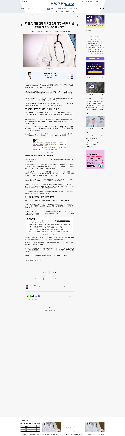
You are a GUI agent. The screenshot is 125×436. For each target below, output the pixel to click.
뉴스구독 (91, 1)
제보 (72, 16)
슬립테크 (75, 8)
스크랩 (46, 279)
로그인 (83, 1)
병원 (56, 12)
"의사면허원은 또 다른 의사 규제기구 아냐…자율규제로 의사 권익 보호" (96, 45)
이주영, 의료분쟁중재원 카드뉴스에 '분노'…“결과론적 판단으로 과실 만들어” (96, 38)
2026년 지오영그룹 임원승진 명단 (91, 138)
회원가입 (87, 1)
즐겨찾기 (96, 1)
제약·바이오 (60, 8)
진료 (51, 12)
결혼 (92, 135)
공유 (77, 16)
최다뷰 (90, 33)
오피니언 (70, 8)
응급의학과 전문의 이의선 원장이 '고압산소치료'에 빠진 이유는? (96, 41)
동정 (97, 135)
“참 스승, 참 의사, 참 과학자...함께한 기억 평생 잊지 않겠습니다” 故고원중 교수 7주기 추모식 (96, 53)
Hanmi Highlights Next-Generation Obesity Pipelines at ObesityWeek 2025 (95, 105)
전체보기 (102, 77)
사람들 (73, 12)
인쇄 (52, 279)
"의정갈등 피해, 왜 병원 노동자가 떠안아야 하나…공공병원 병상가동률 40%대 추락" (96, 51)
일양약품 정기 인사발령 (90, 146)
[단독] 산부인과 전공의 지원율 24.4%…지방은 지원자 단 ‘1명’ (96, 43)
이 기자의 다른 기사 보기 (68, 287)
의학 (55, 8)
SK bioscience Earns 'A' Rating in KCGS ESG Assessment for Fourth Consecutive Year (95, 107)
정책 (52, 8)
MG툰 (100, 80)
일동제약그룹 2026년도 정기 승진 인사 (92, 142)
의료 (48, 8)
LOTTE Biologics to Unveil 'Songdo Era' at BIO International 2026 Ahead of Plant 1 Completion (95, 101)
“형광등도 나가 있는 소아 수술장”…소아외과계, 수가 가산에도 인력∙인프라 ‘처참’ (96, 49)
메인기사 (23, 8)
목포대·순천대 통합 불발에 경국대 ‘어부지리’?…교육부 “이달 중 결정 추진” (96, 36)
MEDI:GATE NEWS (62, 3)
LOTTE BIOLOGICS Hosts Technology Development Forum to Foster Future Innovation (95, 103)
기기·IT (65, 8)
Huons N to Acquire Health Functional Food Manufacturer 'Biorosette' (95, 109)
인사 (88, 135)
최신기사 (28, 8)
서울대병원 (88, 140)
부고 (102, 135)
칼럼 (90, 80)
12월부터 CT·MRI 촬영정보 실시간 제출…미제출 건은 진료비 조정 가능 (96, 47)
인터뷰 (67, 12)
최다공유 (99, 33)
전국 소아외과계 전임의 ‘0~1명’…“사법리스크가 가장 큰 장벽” (96, 40)
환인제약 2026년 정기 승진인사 (91, 144)
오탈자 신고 (39, 279)
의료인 (61, 12)
